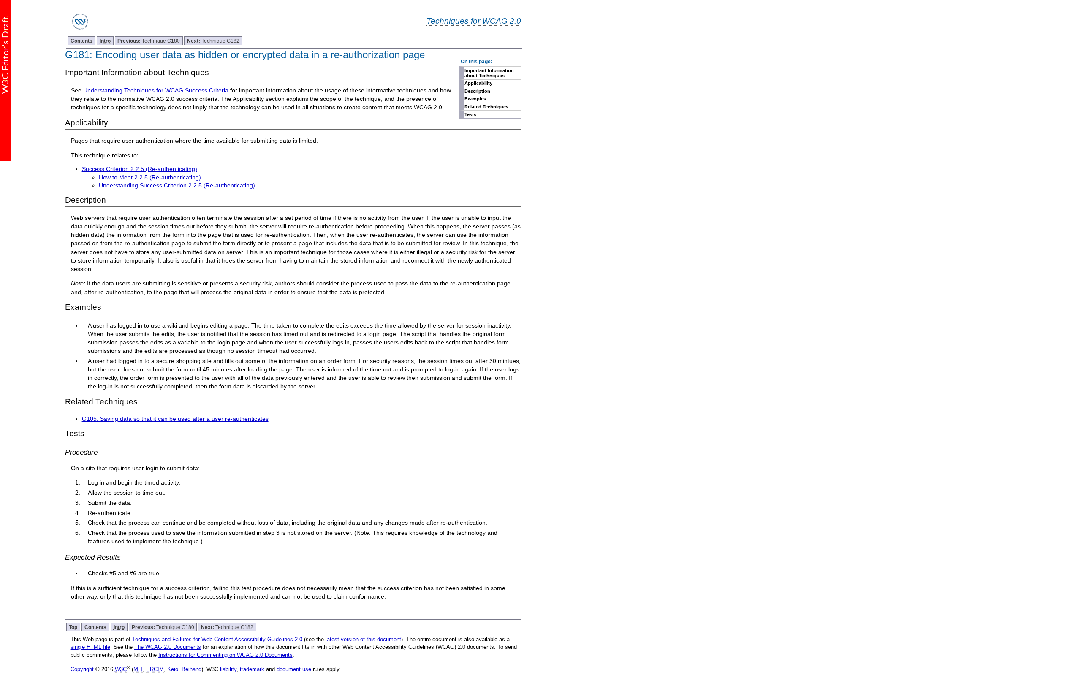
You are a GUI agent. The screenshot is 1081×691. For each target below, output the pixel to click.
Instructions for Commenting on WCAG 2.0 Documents (225, 655)
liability (228, 669)
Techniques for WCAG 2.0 (473, 20)
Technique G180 (148, 40)
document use (294, 669)
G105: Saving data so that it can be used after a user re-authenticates (175, 418)
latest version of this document (363, 639)
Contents (81, 40)
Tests (470, 114)
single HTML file (90, 647)
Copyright (82, 669)
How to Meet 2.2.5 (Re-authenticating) (150, 177)
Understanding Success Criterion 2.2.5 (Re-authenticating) (177, 185)
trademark (252, 669)
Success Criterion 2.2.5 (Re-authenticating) (139, 168)
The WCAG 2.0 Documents (167, 647)
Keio (172, 669)
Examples (475, 98)
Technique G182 (213, 40)
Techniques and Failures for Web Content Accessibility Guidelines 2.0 (217, 639)
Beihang (191, 669)
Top (73, 627)
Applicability (478, 83)
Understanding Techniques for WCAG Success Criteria (155, 90)
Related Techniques (486, 106)
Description (477, 91)
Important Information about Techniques (489, 73)
